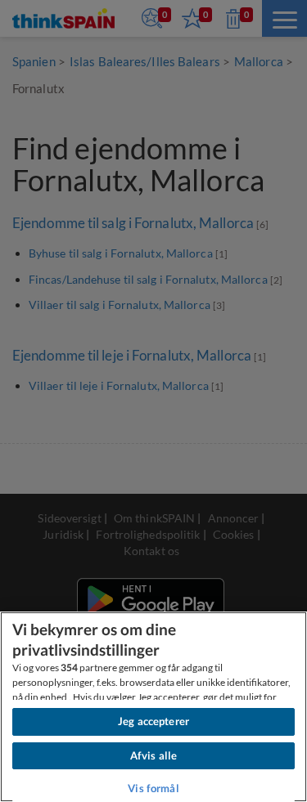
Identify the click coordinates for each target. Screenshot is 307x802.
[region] (153, 707)
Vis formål (153, 788)
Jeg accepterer (153, 721)
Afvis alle (153, 755)
